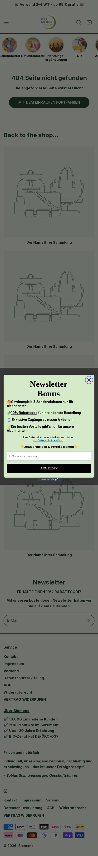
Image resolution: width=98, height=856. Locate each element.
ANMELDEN (49, 468)
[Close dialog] (89, 380)
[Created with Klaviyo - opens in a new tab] (49, 479)
